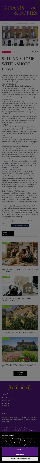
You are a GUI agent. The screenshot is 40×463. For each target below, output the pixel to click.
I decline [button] (20, 454)
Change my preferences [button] (20, 458)
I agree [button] (20, 449)
